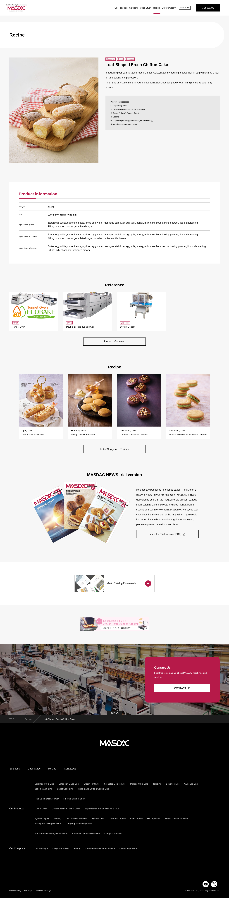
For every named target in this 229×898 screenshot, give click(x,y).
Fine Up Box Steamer (74, 798)
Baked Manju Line (43, 789)
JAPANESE (185, 8)
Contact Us (208, 7)
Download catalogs (43, 891)
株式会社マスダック (114, 743)
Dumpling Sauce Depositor (78, 823)
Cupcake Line (191, 784)
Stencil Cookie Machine (176, 818)
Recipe (156, 8)
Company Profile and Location (100, 848)
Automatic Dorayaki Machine (86, 833)
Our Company (169, 8)
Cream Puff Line (91, 784)
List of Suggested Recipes (114, 449)
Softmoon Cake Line (69, 784)
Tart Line (157, 784)
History (77, 848)
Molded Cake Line (139, 784)
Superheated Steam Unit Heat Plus (102, 808)
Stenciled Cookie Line (115, 784)
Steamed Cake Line (44, 784)
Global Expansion (128, 848)
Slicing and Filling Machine (48, 823)
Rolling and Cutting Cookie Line (93, 789)
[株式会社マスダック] (16, 8)
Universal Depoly (117, 818)
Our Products (121, 8)
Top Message (41, 848)
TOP (11, 719)
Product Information (114, 341)
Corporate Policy (60, 848)
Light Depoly (136, 818)
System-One (98, 818)
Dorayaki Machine (113, 833)
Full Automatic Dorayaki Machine (51, 833)
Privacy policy (15, 891)
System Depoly (42, 818)
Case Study (145, 8)
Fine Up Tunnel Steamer (47, 798)
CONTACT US (182, 688)
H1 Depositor (153, 818)
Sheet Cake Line (65, 789)
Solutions (133, 8)
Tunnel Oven (41, 808)
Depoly (57, 818)
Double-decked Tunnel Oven (66, 808)
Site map (28, 891)
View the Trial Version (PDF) (166, 534)
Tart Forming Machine (76, 818)
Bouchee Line (173, 784)
